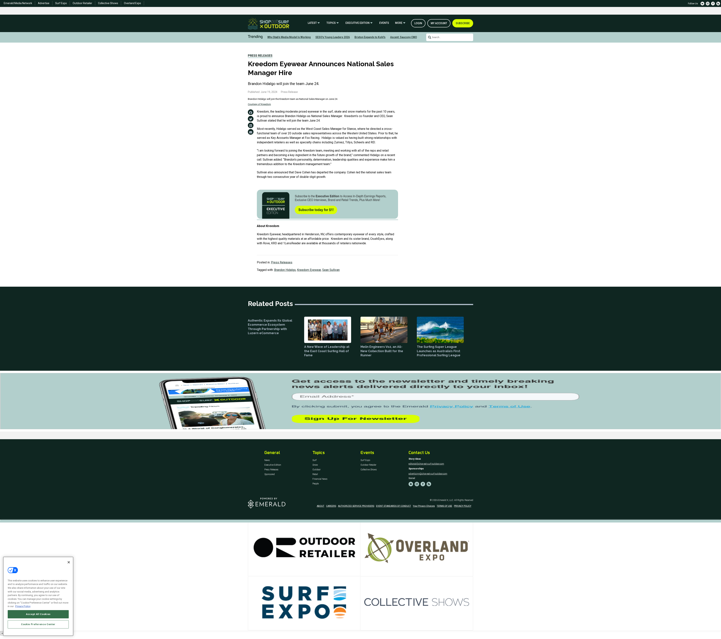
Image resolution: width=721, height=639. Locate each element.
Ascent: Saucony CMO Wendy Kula (411, 37)
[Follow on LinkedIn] (702, 3)
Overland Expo (132, 3)
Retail (315, 474)
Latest (312, 23)
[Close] (69, 562)
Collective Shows (108, 3)
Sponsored (269, 474)
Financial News (319, 479)
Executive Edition (357, 23)
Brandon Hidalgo (285, 270)
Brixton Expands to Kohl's (369, 37)
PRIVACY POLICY (462, 506)
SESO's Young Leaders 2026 (332, 37)
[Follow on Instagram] (708, 3)
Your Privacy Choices (424, 506)
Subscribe (463, 23)
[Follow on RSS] (718, 3)
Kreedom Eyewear (309, 270)
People (315, 484)
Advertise (43, 3)
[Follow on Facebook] (713, 3)
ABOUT (320, 506)
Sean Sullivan (331, 270)
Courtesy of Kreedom (259, 104)
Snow (315, 465)
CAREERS (331, 506)
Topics (331, 23)
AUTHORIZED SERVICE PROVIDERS (356, 506)
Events (384, 23)
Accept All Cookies (38, 614)
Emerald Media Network (18, 3)
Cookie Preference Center (38, 624)
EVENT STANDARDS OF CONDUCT (393, 506)
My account (439, 23)
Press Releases (260, 55)
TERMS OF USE (444, 506)
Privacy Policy (22, 606)
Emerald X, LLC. (446, 500)
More (398, 23)
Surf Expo (61, 3)
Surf (314, 460)
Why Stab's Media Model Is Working (289, 37)
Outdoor (316, 469)
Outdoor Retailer (82, 3)
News (267, 460)
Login (418, 23)
